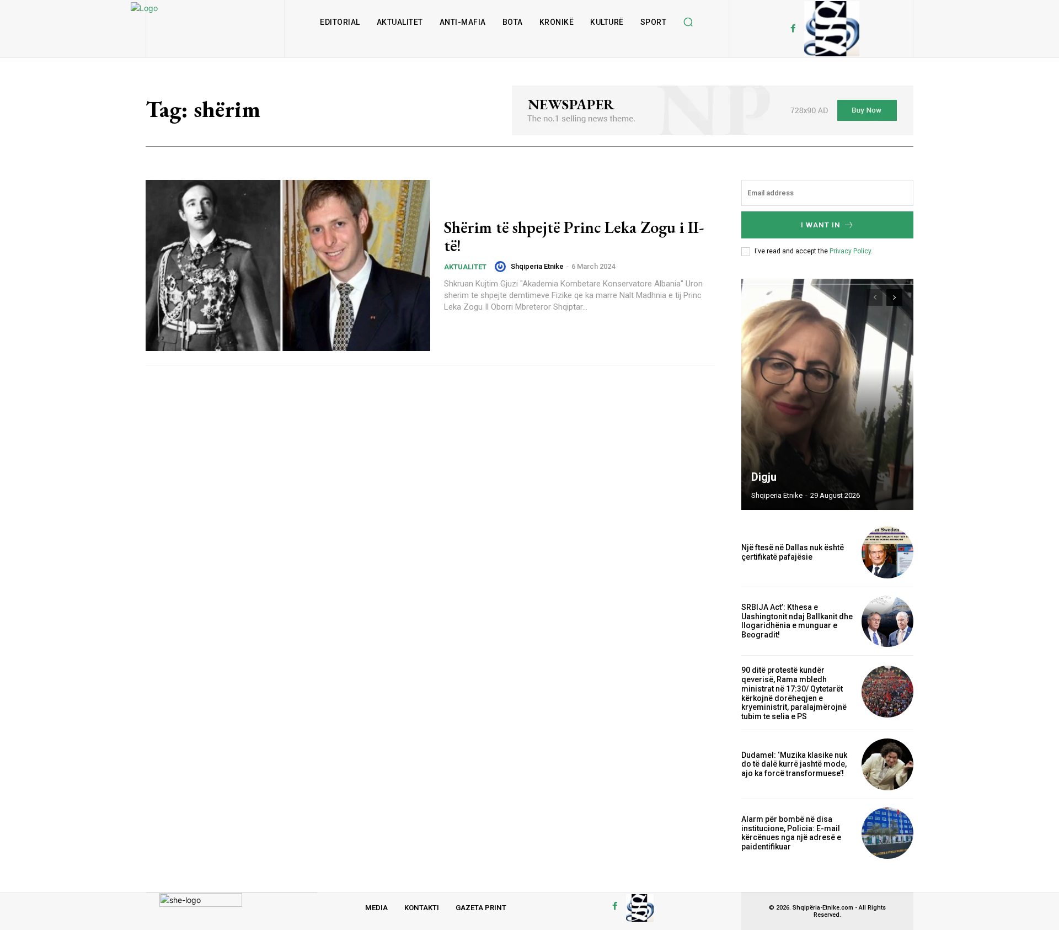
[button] (687, 22)
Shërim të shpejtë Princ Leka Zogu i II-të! (574, 236)
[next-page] (894, 297)
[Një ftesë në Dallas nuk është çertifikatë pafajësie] (887, 552)
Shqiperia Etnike (537, 266)
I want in (821, 225)
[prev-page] (874, 297)
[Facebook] (793, 29)
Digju (764, 476)
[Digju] (827, 394)
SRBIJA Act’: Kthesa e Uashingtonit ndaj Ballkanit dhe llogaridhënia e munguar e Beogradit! (797, 621)
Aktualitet (465, 267)
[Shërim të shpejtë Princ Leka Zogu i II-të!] (288, 265)
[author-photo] (502, 266)
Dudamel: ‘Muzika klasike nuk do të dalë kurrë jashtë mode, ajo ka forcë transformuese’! (794, 764)
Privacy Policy (850, 251)
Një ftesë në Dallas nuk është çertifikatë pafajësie (792, 552)
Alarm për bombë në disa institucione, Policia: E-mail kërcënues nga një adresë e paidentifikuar (791, 833)
